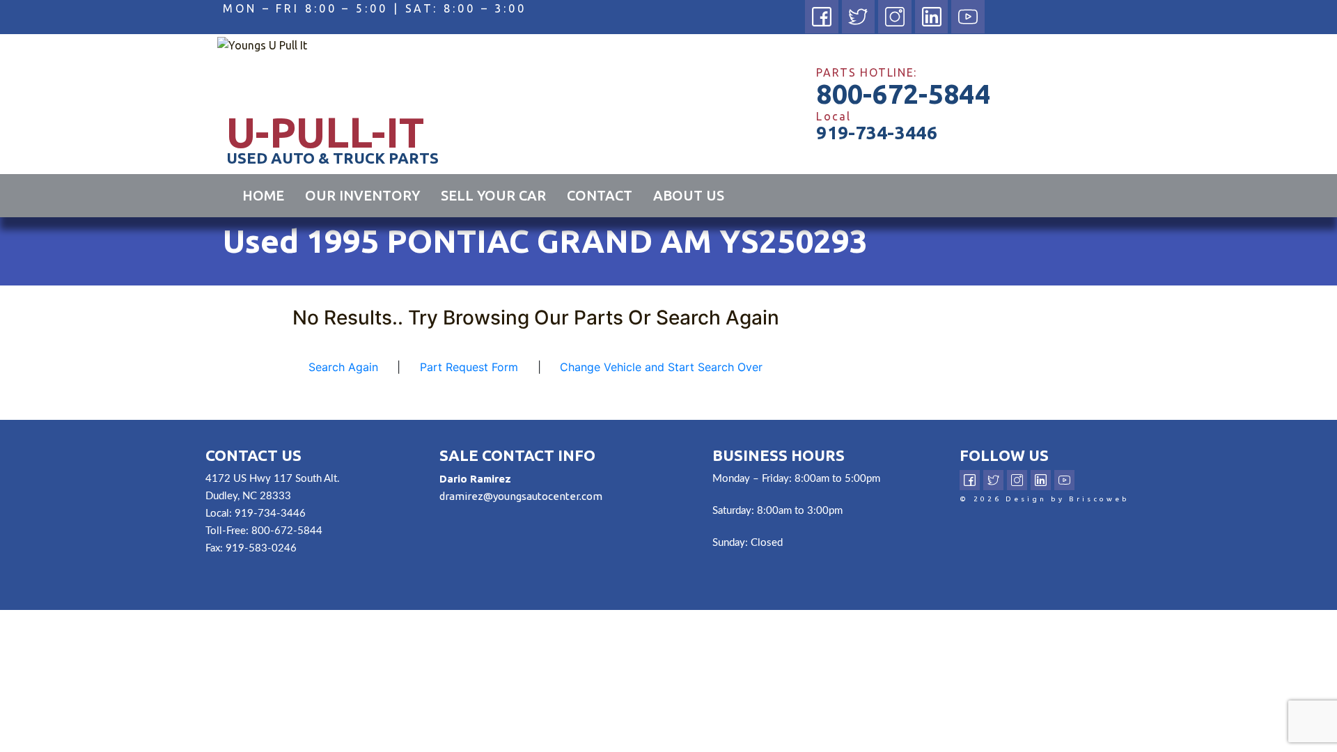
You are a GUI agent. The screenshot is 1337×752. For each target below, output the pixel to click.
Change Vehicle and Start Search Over (661, 367)
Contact (599, 195)
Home (263, 195)
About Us (688, 195)
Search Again (343, 367)
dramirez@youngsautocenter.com (520, 496)
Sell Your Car (493, 195)
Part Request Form (469, 367)
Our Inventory (362, 195)
